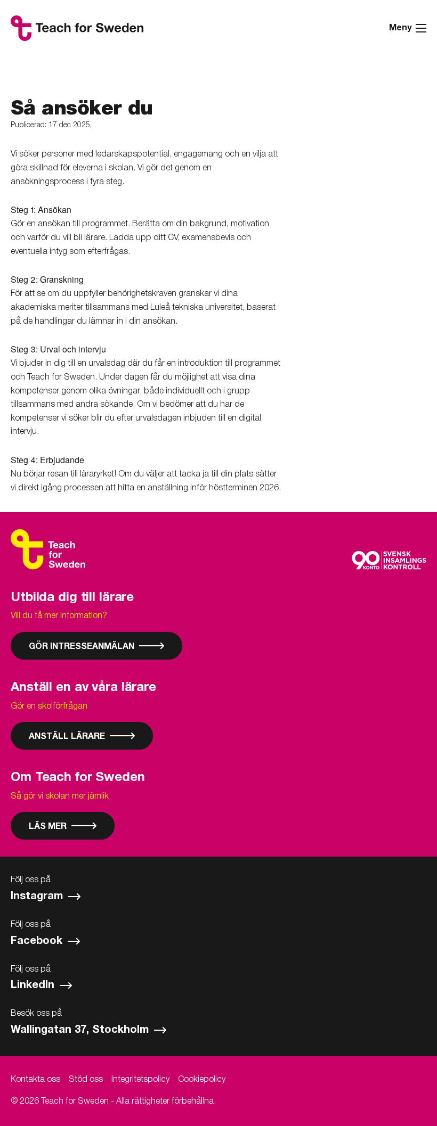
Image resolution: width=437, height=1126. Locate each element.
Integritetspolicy (140, 1079)
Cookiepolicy (201, 1079)
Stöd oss (86, 1079)
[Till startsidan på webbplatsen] (48, 549)
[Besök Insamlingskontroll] (389, 560)
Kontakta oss (35, 1079)
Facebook (38, 941)
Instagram (38, 896)
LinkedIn (34, 985)
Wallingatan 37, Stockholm (81, 1030)
